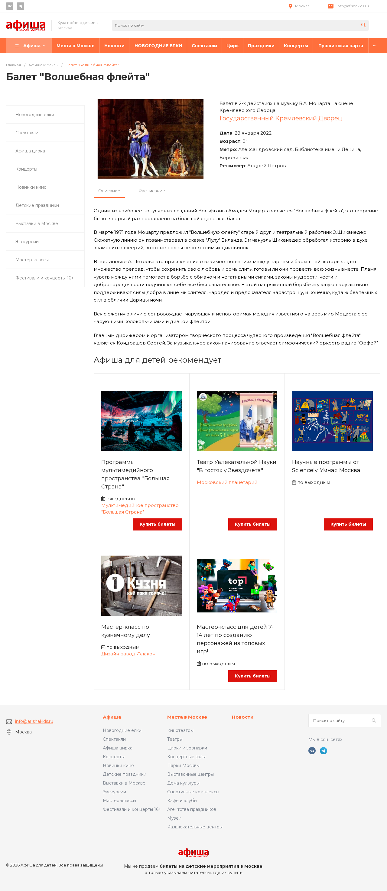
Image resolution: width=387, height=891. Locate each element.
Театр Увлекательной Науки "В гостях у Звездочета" (236, 466)
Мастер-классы (119, 800)
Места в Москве (187, 717)
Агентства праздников (191, 809)
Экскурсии (114, 792)
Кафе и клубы (182, 800)
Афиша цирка (117, 748)
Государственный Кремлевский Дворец (281, 118)
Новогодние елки (122, 730)
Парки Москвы (183, 765)
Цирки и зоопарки (187, 748)
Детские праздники (124, 774)
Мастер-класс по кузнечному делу (125, 631)
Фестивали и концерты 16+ (132, 809)
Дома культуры (183, 783)
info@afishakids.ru (353, 6)
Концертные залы (186, 756)
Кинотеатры (180, 730)
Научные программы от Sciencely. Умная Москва (326, 466)
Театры (175, 739)
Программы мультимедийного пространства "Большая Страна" (135, 474)
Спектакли (114, 739)
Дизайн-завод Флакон (128, 654)
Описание (109, 191)
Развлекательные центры (195, 827)
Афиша (112, 717)
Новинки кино (118, 765)
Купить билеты (157, 524)
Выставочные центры (190, 774)
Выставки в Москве (124, 783)
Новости (243, 717)
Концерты (114, 756)
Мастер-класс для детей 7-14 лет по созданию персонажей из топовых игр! (235, 639)
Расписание (151, 191)
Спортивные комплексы (193, 792)
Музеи (174, 818)
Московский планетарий (227, 482)
